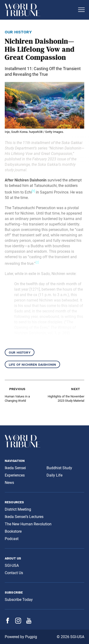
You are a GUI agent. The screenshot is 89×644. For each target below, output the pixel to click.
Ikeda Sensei (15, 468)
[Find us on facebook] (7, 622)
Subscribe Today (19, 599)
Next (75, 389)
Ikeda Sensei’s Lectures (24, 516)
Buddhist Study (59, 468)
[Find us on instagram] (18, 622)
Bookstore (13, 531)
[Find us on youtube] (29, 622)
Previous (17, 389)
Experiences (15, 475)
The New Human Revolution (28, 524)
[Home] (40, 10)
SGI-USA (12, 565)
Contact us (14, 573)
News (9, 482)
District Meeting (18, 509)
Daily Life (54, 475)
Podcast (12, 538)
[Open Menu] (81, 9)
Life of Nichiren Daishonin (32, 364)
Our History (19, 352)
